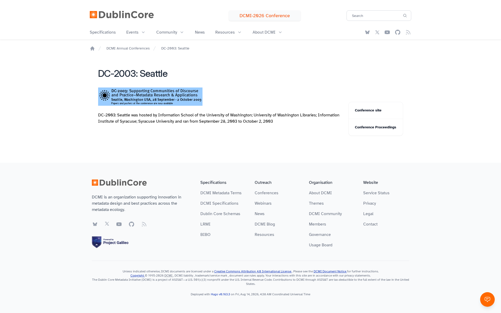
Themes (316, 203)
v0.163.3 (225, 294)
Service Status (376, 193)
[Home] (92, 48)
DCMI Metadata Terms (221, 193)
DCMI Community (325, 213)
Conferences (266, 193)
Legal (368, 213)
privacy (349, 275)
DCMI (168, 275)
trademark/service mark (211, 275)
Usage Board (320, 245)
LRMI (205, 224)
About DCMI (320, 193)
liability (188, 275)
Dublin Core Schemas (220, 213)
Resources (264, 234)
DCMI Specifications (219, 203)
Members (317, 224)
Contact (370, 224)
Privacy (369, 203)
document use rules (242, 275)
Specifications (103, 32)
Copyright (137, 275)
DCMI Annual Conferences (128, 48)
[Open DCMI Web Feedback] (487, 299)
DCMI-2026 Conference (265, 15)
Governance (320, 234)
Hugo (214, 294)
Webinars (263, 203)
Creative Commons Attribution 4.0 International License (253, 271)
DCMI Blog (265, 224)
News (200, 32)
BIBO (205, 234)
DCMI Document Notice (330, 271)
